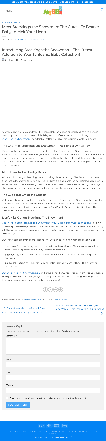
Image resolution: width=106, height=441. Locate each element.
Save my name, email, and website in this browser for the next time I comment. (48, 398)
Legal (46, 431)
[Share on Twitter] (50, 289)
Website (9, 385)
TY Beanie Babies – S (11, 23)
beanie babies (60, 299)
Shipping (53, 433)
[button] (7, 11)
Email (9, 372)
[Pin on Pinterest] (60, 289)
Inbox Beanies (37, 40)
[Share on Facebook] (45, 289)
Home (10, 431)
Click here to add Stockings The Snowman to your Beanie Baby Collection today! (46, 223)
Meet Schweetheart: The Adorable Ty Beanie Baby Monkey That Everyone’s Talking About (79, 307)
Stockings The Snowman (16, 139)
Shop (17, 431)
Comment (11, 336)
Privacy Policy (58, 431)
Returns (93, 431)
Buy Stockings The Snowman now (21, 273)
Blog (24, 431)
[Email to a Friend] (55, 289)
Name (9, 359)
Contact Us (35, 431)
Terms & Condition (78, 431)
